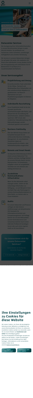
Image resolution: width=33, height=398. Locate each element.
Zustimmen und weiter (24, 350)
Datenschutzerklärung (12, 345)
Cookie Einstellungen (9, 350)
